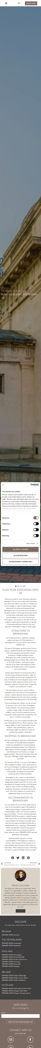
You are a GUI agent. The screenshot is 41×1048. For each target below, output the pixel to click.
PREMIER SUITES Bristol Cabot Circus (14, 959)
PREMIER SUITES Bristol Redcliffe (13, 957)
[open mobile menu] (6, 3)
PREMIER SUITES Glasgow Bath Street (14, 991)
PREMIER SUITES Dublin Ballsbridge (14, 975)
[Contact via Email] (11, 1039)
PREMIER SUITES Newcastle (11, 964)
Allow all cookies (20, 549)
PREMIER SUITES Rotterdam (11, 945)
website (7, 843)
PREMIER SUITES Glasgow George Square (16, 993)
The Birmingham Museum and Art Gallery (20, 690)
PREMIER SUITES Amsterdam (11, 943)
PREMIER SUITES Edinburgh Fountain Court (16, 988)
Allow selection (20, 555)
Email (3, 1013)
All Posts (20, 911)
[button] (12, 858)
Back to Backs (22, 723)
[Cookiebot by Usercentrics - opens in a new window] (30, 485)
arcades (28, 791)
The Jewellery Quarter (12, 762)
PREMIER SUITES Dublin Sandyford (13, 980)
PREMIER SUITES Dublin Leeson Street (15, 978)
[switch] (36, 523)
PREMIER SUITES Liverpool (11, 962)
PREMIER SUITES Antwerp (10, 935)
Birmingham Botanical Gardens (18, 675)
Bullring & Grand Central (18, 752)
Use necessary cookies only (20, 561)
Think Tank (22, 705)
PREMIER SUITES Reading (10, 966)
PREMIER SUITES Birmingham (15, 816)
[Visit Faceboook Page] (30, 1039)
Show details (30, 543)
